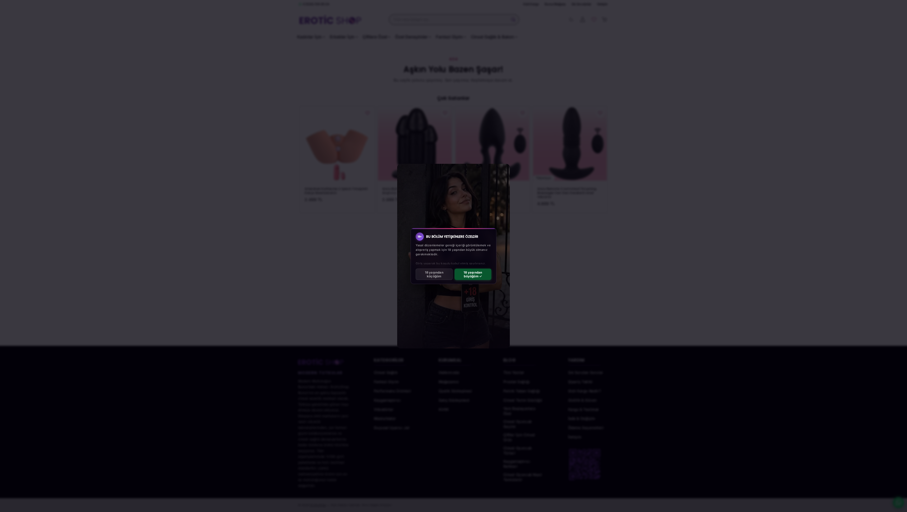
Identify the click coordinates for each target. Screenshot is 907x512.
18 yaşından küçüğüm (434, 274)
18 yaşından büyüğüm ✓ (473, 274)
